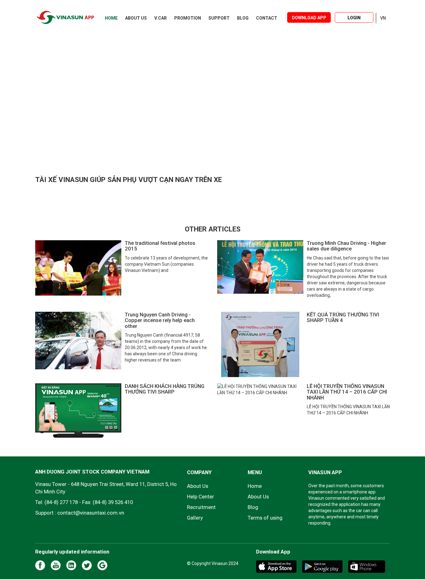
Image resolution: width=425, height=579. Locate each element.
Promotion (187, 18)
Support (219, 18)
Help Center (200, 496)
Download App (309, 17)
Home (111, 18)
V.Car (160, 18)
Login (354, 17)
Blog (243, 18)
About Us (136, 18)
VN (383, 18)
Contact (266, 18)
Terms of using (265, 518)
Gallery (195, 518)
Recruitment (201, 507)
